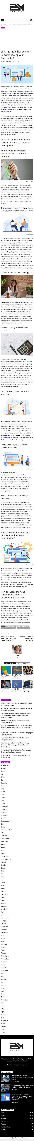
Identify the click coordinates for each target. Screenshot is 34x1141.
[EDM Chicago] (17, 9)
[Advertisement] (17, 39)
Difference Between (7, 830)
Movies (3, 935)
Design (3, 827)
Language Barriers (6, 628)
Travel (3, 1009)
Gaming (3, 871)
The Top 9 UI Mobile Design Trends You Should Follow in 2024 (16, 690)
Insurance (4, 906)
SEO (2, 973)
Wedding (3, 1026)
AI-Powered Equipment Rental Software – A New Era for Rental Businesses (16, 709)
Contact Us (4, 809)
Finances (3, 853)
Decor (3, 824)
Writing (3, 1032)
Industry (3, 903)
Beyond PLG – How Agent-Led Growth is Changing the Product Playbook (17, 734)
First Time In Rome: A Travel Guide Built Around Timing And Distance (15, 739)
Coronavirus (4, 815)
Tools (2, 1006)
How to (3, 900)
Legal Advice (5, 918)
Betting (3, 777)
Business (3, 792)
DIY (2, 833)
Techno (3, 997)
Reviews (3, 968)
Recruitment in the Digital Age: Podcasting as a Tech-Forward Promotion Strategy (17, 676)
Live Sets (4, 924)
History (3, 886)
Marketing (4, 930)
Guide (2, 877)
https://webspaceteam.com (9, 475)
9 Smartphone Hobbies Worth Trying (27, 675)
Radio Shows (5, 956)
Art (2, 774)
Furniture (3, 862)
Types (3, 1012)
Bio (2, 780)
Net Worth (4, 944)
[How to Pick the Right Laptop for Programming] (28, 684)
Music (2, 941)
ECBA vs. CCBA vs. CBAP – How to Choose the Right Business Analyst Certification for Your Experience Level (16, 728)
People (3, 950)
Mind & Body (4, 932)
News (2, 947)
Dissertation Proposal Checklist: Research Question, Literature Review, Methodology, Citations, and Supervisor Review (16, 715)
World (2, 1029)
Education (4, 836)
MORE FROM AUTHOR (23, 663)
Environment (4, 842)
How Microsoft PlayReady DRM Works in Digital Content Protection (6, 676)
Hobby (3, 888)
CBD (2, 800)
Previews (4, 953)
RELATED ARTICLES (10, 663)
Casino (3, 798)
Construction (4, 806)
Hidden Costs (25, 626)
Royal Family (4, 971)
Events (3, 844)
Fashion (3, 847)
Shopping (3, 979)
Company (18, 626)
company (24, 318)
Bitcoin (3, 786)
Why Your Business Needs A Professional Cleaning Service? (8, 638)
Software (3, 985)
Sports (3, 988)
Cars (2, 795)
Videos (3, 1023)
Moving (3, 938)
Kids (2, 912)
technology (7, 437)
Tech (6, 24)
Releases (3, 962)
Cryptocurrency (5, 821)
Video (2, 1017)
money (16, 196)
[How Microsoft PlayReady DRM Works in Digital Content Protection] (6, 670)
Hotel (2, 897)
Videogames (4, 1020)
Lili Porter (5, 61)
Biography (4, 783)
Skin (2, 982)
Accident (3, 768)
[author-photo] (17, 649)
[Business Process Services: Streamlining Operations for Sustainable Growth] (5, 1078)
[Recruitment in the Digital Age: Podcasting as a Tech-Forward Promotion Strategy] (17, 670)
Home (2, 24)
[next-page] (18, 694)
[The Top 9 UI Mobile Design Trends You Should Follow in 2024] (17, 684)
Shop (2, 976)
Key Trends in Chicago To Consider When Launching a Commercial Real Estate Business (16, 751)
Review (3, 965)
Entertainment (5, 839)
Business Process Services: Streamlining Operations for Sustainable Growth (16, 704)
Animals (3, 771)
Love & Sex (4, 927)
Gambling (3, 865)
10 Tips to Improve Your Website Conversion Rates (6, 690)
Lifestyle (3, 921)
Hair (2, 880)
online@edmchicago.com (20, 1065)
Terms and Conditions (21, 1138)
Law (2, 915)
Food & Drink (5, 856)
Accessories (4, 765)
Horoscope (4, 894)
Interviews (4, 909)
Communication (10, 626)
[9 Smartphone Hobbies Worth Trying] (28, 670)
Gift (2, 874)
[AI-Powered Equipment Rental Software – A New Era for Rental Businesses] (5, 1088)
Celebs (3, 803)
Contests (3, 812)
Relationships (5, 959)
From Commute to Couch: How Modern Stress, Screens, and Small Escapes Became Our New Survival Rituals (15, 745)
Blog (2, 789)
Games (3, 868)
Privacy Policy (10, 1138)
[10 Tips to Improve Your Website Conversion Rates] (6, 684)
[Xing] (17, 658)
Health (3, 883)
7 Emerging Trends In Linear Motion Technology (26, 638)
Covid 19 (3, 818)
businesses (8, 111)
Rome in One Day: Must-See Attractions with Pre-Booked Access (15, 756)
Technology (4, 1000)
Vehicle (3, 1015)
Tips (2, 1003)
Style (2, 991)
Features (3, 850)
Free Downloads (6, 859)
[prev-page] (16, 694)
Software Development (23, 628)
